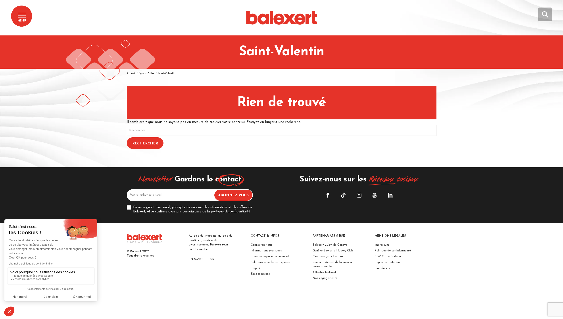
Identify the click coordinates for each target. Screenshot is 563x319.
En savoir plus (201, 259)
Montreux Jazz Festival (328, 256)
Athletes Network (324, 272)
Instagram (359, 195)
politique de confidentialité (230, 211)
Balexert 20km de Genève (330, 244)
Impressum (382, 244)
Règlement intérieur (388, 262)
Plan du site (382, 268)
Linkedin (390, 195)
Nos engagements (325, 278)
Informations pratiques (266, 250)
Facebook (327, 195)
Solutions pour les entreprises (270, 262)
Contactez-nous (261, 244)
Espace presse (260, 273)
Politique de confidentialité (393, 250)
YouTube (374, 195)
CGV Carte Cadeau (388, 256)
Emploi (255, 268)
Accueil (131, 73)
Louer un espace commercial (270, 256)
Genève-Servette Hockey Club (333, 250)
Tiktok (343, 195)
